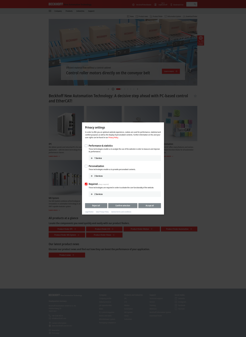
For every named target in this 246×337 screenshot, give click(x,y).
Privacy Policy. (114, 137)
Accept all (150, 205)
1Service (98, 158)
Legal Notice (89, 212)
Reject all (96, 205)
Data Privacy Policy (102, 212)
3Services (98, 176)
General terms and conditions (121, 212)
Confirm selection (122, 205)
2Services (98, 194)
